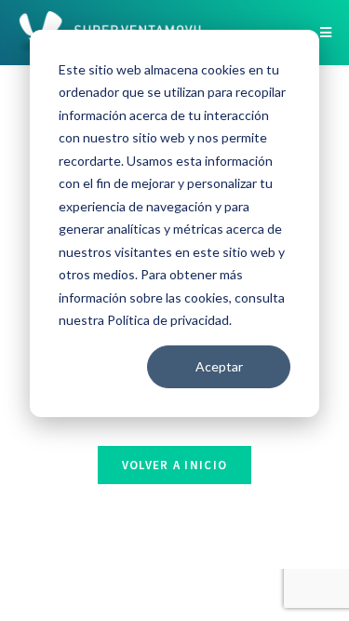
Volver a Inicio (175, 465)
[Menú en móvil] (325, 32)
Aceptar (219, 366)
